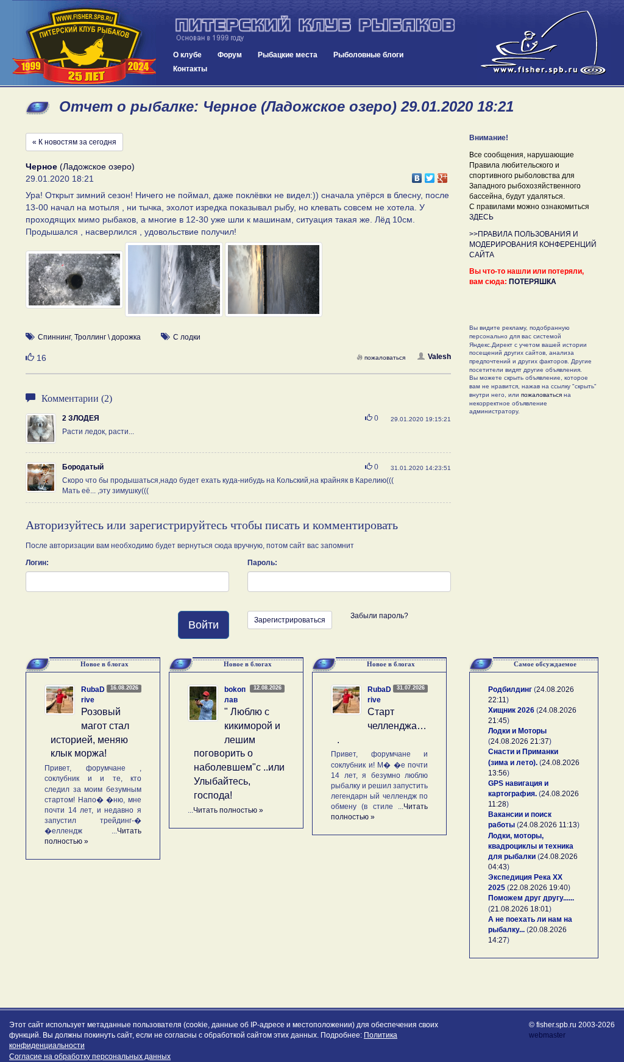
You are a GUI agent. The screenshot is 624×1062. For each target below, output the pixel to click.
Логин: (37, 562)
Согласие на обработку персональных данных (90, 1056)
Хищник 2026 (511, 710)
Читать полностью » (228, 810)
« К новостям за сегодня (74, 142)
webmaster (547, 1035)
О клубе (187, 55)
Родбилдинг (510, 689)
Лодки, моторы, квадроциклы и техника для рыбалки (530, 846)
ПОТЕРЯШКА (532, 281)
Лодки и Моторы (517, 731)
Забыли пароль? (379, 615)
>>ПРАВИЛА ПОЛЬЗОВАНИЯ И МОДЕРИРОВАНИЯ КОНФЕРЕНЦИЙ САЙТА (533, 244)
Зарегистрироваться (289, 620)
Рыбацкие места (287, 55)
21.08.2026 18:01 (520, 909)
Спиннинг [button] (54, 337)
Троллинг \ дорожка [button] (107, 337)
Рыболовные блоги (368, 55)
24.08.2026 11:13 (548, 825)
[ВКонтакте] (417, 175)
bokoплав (235, 694)
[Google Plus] (442, 175)
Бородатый (83, 467)
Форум (230, 55)
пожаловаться (384, 357)
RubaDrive (93, 694)
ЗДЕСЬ (481, 217)
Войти (203, 625)
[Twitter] (430, 175)
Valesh (439, 356)
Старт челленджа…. (382, 726)
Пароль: (262, 562)
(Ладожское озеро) (80, 166)
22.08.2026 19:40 (538, 887)
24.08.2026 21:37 (520, 741)
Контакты (190, 69)
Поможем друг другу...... (531, 898)
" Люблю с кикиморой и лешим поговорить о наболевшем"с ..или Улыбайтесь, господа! (239, 753)
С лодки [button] (186, 337)
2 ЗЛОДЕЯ (80, 418)
